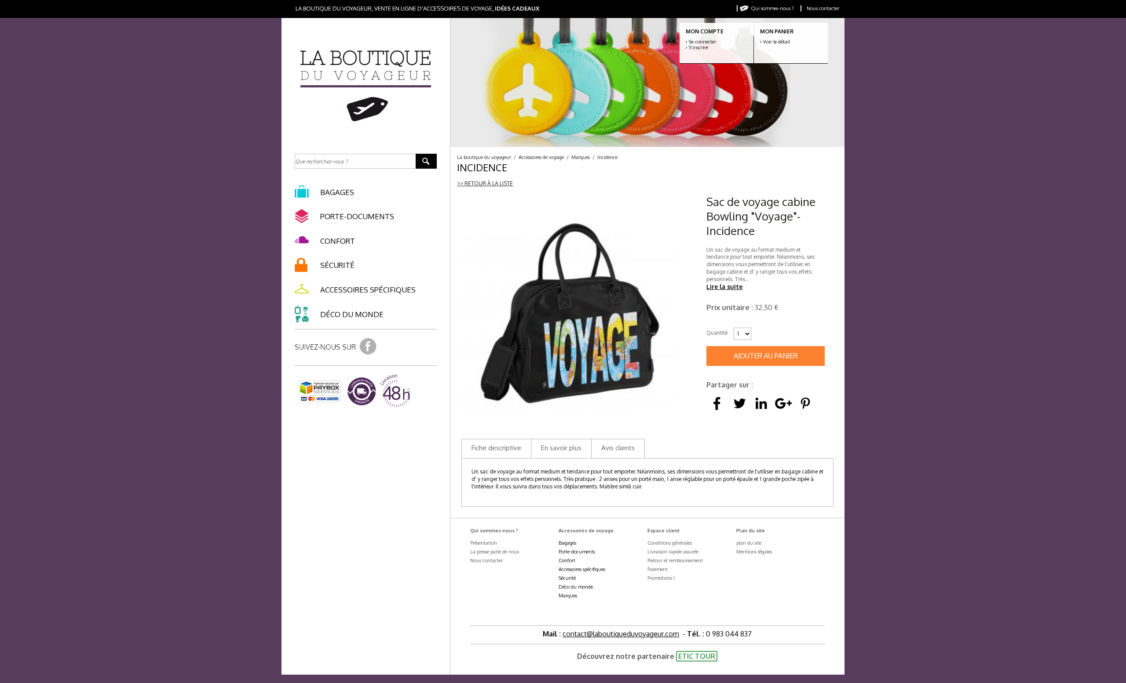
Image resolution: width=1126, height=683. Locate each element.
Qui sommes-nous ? (772, 8)
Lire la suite (724, 286)
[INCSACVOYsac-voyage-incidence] (568, 315)
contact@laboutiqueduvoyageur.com (621, 633)
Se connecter (702, 42)
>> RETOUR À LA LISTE (485, 183)
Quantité (717, 332)
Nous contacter (823, 8)
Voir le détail (776, 42)
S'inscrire (698, 47)
